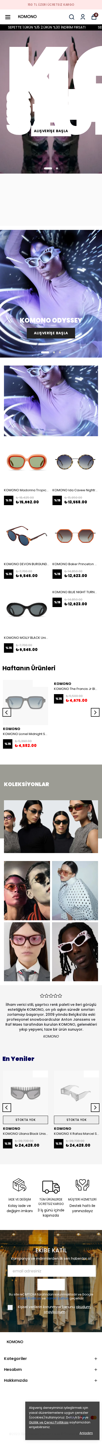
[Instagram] (19, 1417)
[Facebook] (7, 1417)
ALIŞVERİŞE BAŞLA (51, 130)
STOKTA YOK (26, 1120)
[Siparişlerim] (83, 17)
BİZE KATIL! (51, 1284)
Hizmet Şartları (57, 1298)
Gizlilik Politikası (30, 1298)
